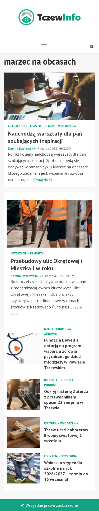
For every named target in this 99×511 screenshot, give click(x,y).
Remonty (37, 253)
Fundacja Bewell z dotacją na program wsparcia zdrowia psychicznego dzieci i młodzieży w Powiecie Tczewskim (23, 348)
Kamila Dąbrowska (22, 148)
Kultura (67, 380)
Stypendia (69, 456)
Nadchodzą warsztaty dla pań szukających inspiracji (49, 96)
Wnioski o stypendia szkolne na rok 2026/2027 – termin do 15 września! (23, 468)
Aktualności (17, 126)
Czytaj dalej (42, 179)
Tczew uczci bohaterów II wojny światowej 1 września (23, 432)
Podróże (50, 385)
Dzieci (49, 329)
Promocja (64, 329)
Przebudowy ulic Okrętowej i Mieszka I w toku (49, 224)
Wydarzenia (67, 126)
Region (50, 126)
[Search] (91, 47)
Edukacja (51, 456)
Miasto (36, 126)
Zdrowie (50, 333)
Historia (51, 380)
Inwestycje (19, 253)
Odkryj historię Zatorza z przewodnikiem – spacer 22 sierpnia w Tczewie (23, 394)
